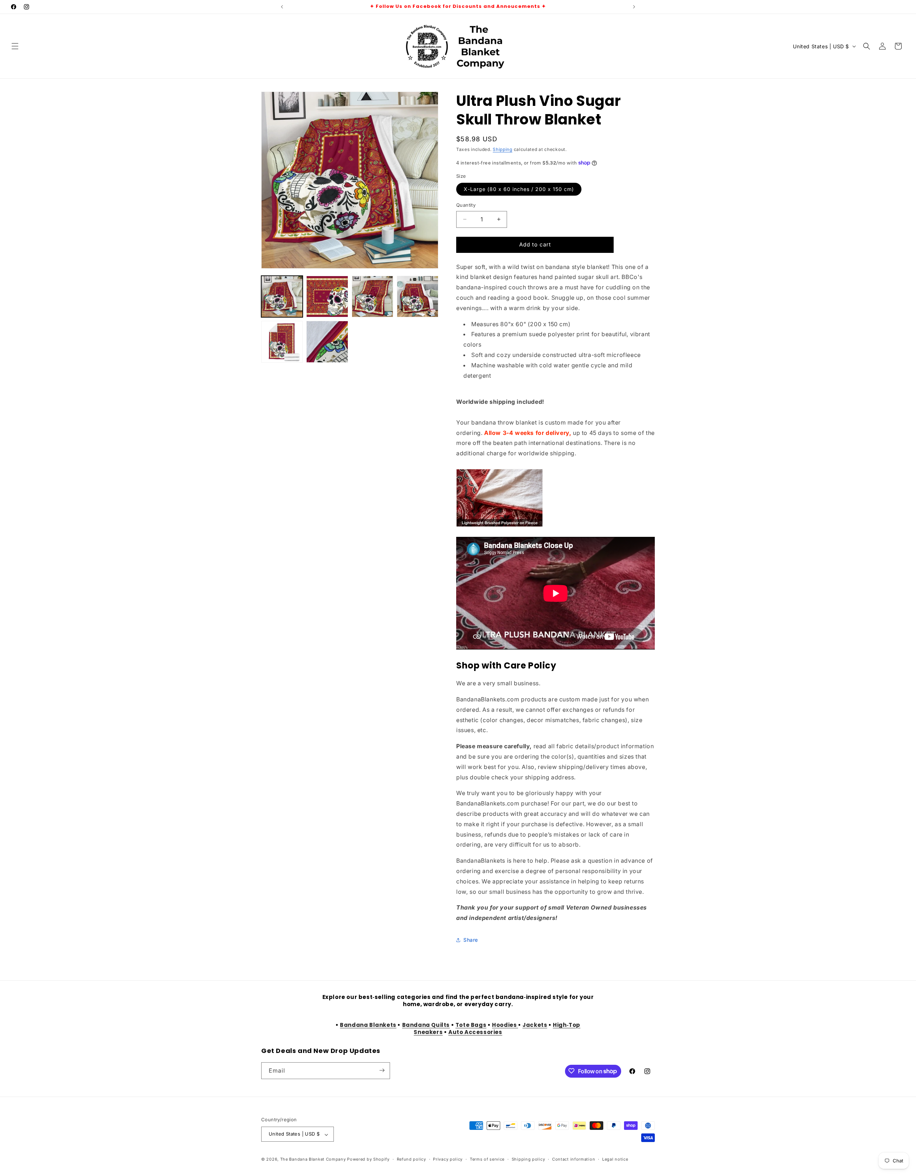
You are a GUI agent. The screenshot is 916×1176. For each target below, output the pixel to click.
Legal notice (615, 1159)
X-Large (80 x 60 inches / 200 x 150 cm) (519, 189)
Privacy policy (448, 1159)
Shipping (502, 149)
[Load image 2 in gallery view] (327, 296)
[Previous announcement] (282, 7)
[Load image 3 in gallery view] (372, 296)
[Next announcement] (634, 7)
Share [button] (470, 940)
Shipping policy (528, 1159)
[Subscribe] (382, 1070)
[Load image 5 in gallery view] (282, 341)
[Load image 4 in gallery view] (417, 296)
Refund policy (411, 1159)
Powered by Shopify (368, 1159)
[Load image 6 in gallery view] (327, 341)
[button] (15, 46)
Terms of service (487, 1159)
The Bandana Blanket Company (313, 1159)
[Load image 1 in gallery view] (282, 296)
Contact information (573, 1159)
